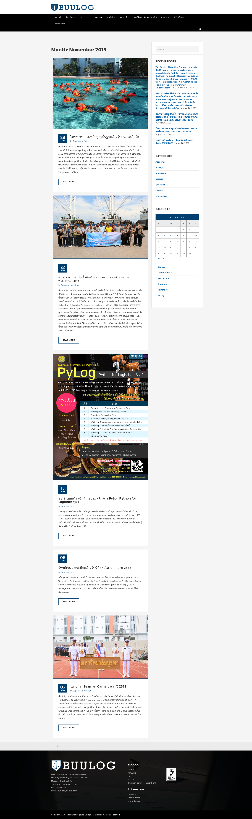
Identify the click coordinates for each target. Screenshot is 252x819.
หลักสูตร (98, 17)
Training (161, 290)
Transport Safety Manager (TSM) (142, 783)
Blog (130, 776)
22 (183, 248)
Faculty (161, 295)
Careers (159, 179)
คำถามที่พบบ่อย (134, 801)
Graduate (162, 284)
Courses (161, 267)
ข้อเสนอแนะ (60, 23)
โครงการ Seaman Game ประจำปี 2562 (98, 687)
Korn (63, 506)
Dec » (164, 258)
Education (161, 185)
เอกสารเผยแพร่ (134, 797)
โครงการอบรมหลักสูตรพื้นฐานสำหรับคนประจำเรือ (104, 137)
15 (183, 242)
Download (132, 794)
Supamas (77, 141)
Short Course (164, 272)
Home (59, 746)
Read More (68, 181)
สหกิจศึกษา (111, 17)
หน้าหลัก (58, 17)
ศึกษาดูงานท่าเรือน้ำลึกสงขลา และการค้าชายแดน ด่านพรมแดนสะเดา (95, 279)
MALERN (132, 773)
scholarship (161, 196)
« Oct (158, 258)
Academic (160, 162)
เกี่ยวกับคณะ (71, 17)
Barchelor (162, 278)
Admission (161, 173)
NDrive (131, 779)
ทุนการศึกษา (125, 17)
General (71, 506)
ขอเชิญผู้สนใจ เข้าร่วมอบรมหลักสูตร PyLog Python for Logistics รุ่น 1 (97, 500)
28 (177, 254)
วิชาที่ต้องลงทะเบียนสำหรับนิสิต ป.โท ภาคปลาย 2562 (94, 568)
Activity (87, 141)
